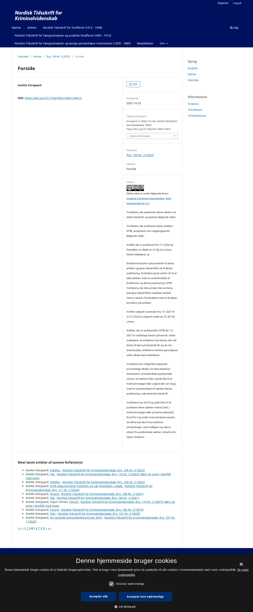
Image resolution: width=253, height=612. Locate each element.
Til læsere (193, 104)
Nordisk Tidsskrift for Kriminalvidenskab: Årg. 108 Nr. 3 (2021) (98, 498)
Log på (237, 3)
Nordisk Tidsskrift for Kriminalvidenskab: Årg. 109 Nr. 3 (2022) (103, 482)
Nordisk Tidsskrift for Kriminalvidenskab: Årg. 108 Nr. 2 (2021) (102, 494)
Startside (23, 56)
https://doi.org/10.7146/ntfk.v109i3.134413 (53, 98)
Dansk (192, 74)
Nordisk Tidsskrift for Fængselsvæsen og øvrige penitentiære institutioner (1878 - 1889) (73, 43)
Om (162, 43)
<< (19, 528)
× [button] (241, 565)
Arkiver (32, 27)
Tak (52, 474)
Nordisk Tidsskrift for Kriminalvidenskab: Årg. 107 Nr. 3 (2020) (99, 513)
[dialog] (126, 583)
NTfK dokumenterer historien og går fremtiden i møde (86, 486)
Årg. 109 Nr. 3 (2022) (58, 56)
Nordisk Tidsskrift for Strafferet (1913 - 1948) (72, 27)
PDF (134, 84)
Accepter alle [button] (98, 596)
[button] (126, 606)
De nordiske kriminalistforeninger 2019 (76, 517)
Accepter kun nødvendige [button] (145, 596)
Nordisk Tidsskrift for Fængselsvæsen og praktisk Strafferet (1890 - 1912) (63, 35)
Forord (54, 494)
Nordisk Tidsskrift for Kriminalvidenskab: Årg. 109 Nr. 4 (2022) (103, 470)
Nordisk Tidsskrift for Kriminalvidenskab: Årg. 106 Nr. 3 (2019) (102, 510)
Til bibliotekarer (197, 115)
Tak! (53, 513)
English (193, 68)
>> (49, 528)
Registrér (223, 3)
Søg (235, 27)
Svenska (193, 80)
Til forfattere (195, 110)
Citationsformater (139, 136)
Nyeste (16, 27)
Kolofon (55, 470)
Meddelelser (145, 43)
